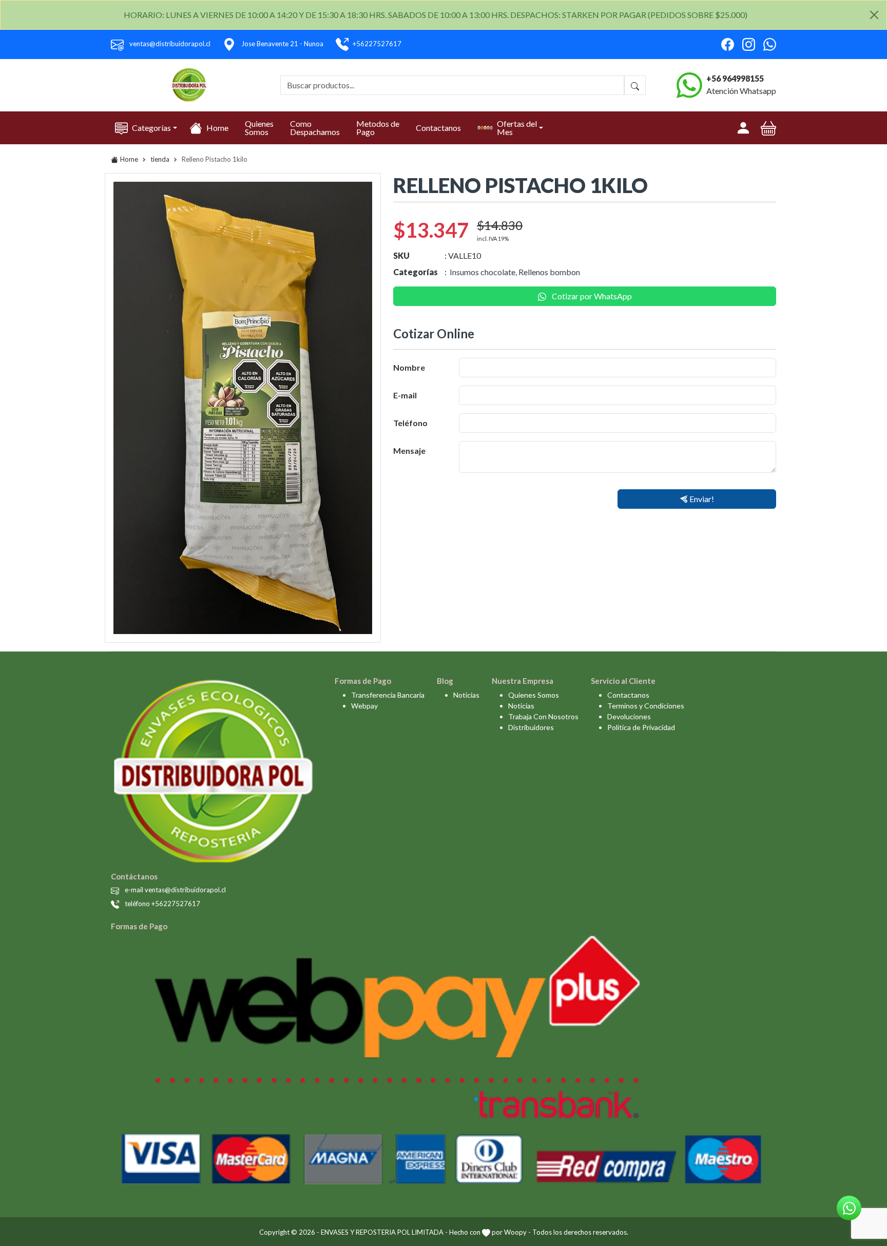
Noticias (466, 695)
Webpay (364, 705)
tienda (159, 159)
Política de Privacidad (641, 727)
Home (217, 127)
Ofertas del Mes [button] (517, 128)
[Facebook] (727, 44)
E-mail (405, 395)
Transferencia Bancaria (388, 695)
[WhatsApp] (769, 44)
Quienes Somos (259, 128)
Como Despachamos (315, 128)
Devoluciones (629, 716)
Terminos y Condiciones (645, 705)
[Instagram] (748, 44)
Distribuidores (531, 727)
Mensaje (409, 450)
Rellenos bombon (549, 272)
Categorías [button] (151, 127)
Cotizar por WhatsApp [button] (591, 296)
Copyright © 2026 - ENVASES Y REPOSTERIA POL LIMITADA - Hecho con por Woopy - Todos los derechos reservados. (443, 1232)
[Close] (874, 15)
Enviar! (701, 499)
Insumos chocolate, (483, 272)
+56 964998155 (735, 78)
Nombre (409, 367)
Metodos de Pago (377, 128)
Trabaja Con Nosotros (543, 716)
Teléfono (410, 423)
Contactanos (438, 127)
